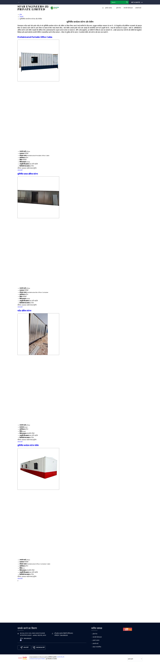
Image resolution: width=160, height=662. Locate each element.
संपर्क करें (138, 8)
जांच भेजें (20, 170)
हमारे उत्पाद (108, 8)
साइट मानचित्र (97, 647)
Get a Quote (135, 2)
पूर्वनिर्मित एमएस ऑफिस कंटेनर (28, 174)
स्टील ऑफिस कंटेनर (24, 311)
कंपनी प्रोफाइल (128, 8)
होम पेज (118, 8)
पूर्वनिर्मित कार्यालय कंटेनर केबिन (28, 445)
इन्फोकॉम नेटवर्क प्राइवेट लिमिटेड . (37, 659)
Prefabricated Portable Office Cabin (35, 37)
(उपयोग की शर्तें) (60, 657)
